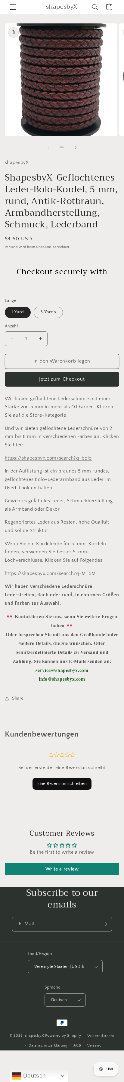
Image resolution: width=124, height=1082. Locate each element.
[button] (13, 7)
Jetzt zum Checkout (62, 379)
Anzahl (11, 326)
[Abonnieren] (105, 924)
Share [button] (18, 698)
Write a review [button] (62, 869)
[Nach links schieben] (48, 147)
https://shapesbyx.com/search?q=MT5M (50, 573)
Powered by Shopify (63, 1036)
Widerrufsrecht (100, 1036)
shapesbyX (34, 1036)
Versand (11, 247)
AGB (77, 1045)
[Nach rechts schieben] (75, 147)
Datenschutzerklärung (48, 1045)
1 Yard (17, 312)
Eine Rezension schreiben (62, 783)
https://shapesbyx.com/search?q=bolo (48, 458)
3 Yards (48, 312)
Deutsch (33, 1075)
